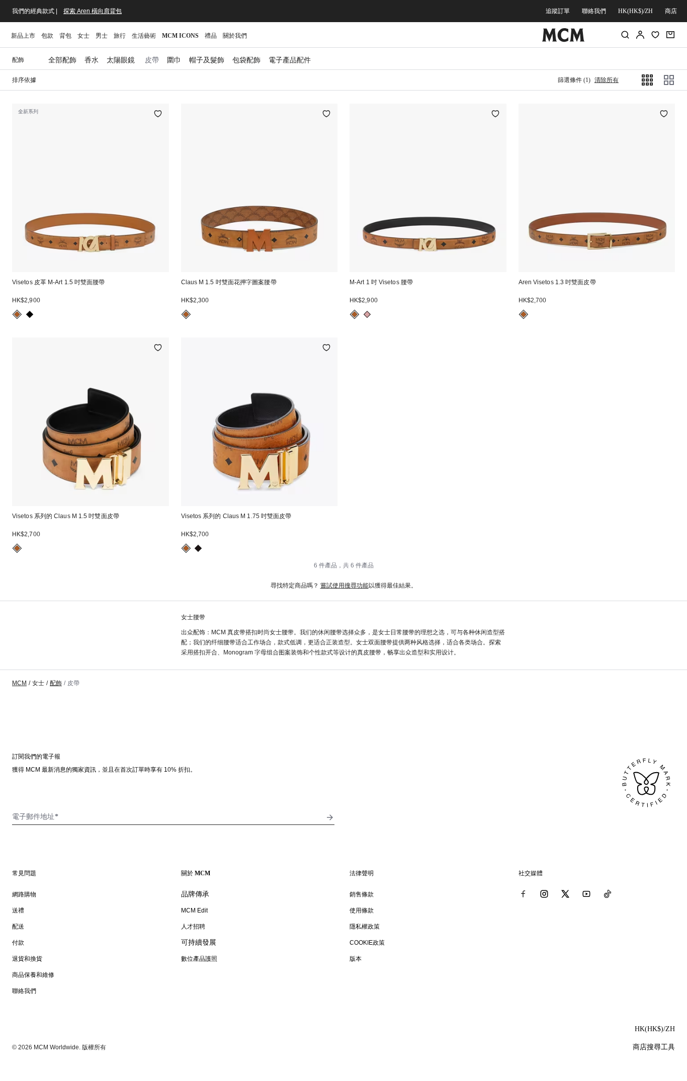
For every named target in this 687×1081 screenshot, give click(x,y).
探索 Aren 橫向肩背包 (92, 11)
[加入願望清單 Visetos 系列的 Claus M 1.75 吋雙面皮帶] (326, 349)
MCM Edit (194, 910)
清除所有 (606, 80)
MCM (19, 683)
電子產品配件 (290, 60)
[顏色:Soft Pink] (367, 314)
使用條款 (362, 910)
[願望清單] (655, 34)
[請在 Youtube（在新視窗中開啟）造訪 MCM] (586, 893)
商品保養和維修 (33, 974)
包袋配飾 (246, 60)
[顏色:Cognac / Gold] (17, 548)
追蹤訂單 (558, 11)
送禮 (18, 910)
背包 (65, 35)
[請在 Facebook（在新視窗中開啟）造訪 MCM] (523, 893)
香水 (91, 60)
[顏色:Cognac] (17, 314)
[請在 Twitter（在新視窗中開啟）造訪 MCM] (565, 893)
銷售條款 (362, 894)
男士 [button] (102, 35)
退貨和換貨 (27, 958)
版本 (356, 958)
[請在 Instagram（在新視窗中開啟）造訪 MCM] (544, 893)
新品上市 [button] (23, 35)
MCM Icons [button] (180, 35)
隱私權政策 (365, 926)
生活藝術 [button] (144, 35)
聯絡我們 (594, 11)
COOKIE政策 (367, 942)
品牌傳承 (195, 894)
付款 (18, 942)
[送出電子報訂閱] (329, 817)
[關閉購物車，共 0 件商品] (670, 34)
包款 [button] (47, 35)
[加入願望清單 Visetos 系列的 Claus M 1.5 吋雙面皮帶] (158, 349)
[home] (563, 40)
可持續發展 (198, 942)
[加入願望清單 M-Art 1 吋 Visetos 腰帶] (495, 115)
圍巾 (174, 60)
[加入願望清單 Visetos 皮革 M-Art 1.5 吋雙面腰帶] (158, 115)
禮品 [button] (211, 35)
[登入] (640, 34)
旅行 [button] (120, 35)
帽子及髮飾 (206, 60)
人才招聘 (193, 926)
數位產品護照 (199, 958)
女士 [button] (83, 35)
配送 (18, 926)
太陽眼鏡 (121, 60)
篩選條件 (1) (574, 80)
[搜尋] (625, 34)
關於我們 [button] (235, 35)
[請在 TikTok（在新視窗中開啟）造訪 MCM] (607, 893)
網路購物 (24, 894)
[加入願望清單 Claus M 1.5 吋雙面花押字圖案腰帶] (326, 115)
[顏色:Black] (29, 314)
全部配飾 (62, 60)
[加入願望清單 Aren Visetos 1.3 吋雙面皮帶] (664, 115)
